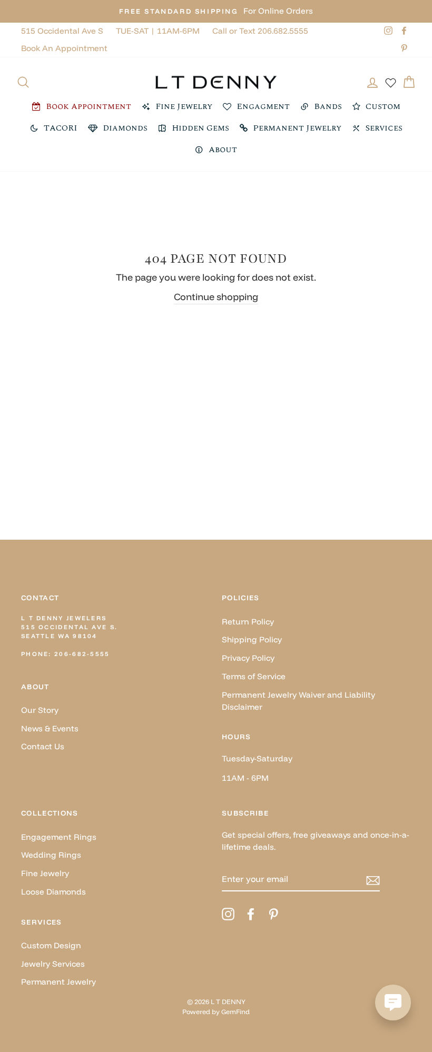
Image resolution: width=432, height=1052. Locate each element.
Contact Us (42, 746)
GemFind (235, 1011)
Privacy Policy (248, 658)
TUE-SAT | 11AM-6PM (158, 31)
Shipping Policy (252, 639)
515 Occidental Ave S (62, 31)
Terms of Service (254, 676)
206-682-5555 (82, 654)
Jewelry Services (53, 964)
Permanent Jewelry (58, 982)
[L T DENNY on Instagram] (228, 913)
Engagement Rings (58, 837)
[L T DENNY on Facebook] (250, 913)
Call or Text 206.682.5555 (260, 31)
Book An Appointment (64, 48)
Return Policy (248, 622)
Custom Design (51, 945)
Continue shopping (216, 297)
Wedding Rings (51, 855)
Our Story (39, 710)
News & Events (49, 728)
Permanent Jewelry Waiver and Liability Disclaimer (298, 701)
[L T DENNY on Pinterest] (273, 913)
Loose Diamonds (53, 892)
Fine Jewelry (45, 873)
